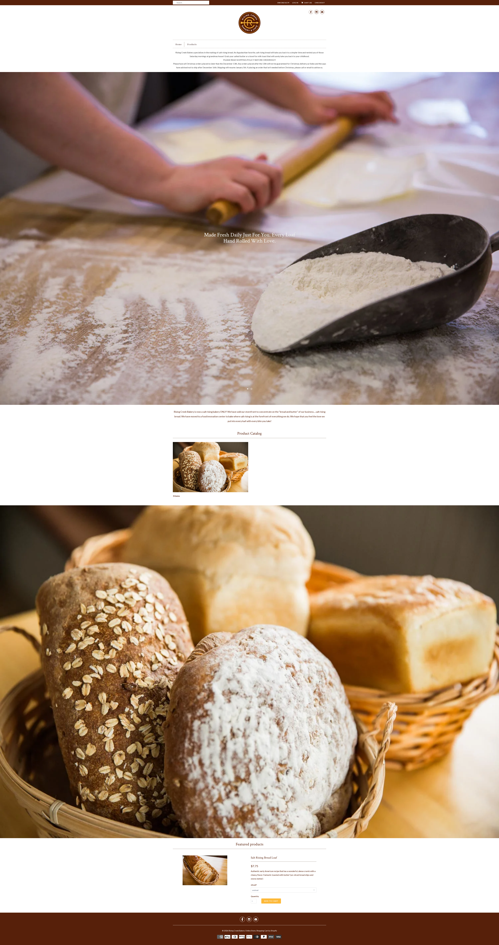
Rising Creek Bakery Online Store (242, 931)
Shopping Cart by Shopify (266, 931)
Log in (295, 3)
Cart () (308, 3)
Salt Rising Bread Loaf (264, 858)
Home (178, 44)
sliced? (254, 885)
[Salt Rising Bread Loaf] (205, 870)
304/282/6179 (283, 3)
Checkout (320, 3)
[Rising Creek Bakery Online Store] (249, 23)
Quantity (255, 896)
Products (192, 44)
